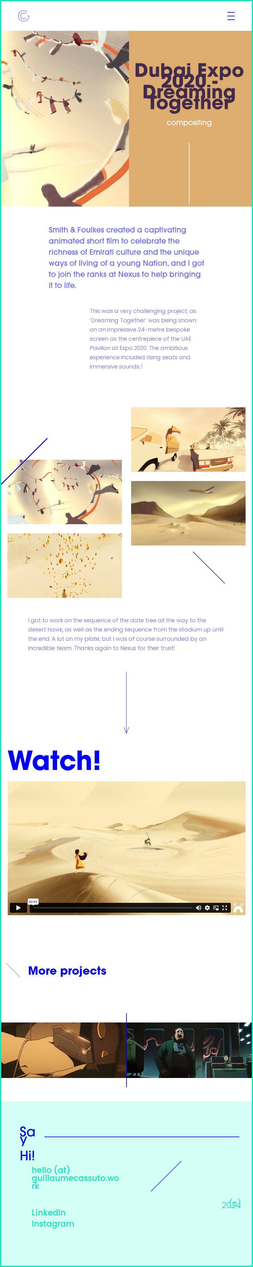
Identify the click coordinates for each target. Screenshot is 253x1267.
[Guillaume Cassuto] (23, 16)
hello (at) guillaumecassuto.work (75, 1179)
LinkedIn (49, 1213)
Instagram (53, 1224)
